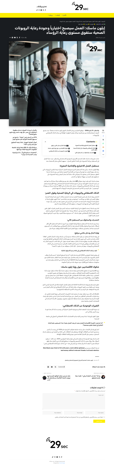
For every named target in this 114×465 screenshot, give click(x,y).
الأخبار (102, 24)
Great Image (62, 463)
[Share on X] (17, 37)
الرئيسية (103, 21)
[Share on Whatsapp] (103, 143)
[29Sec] (57, 443)
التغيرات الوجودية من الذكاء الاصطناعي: (58, 151)
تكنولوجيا (92, 24)
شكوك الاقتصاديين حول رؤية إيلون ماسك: (58, 148)
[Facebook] (45, 10)
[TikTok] (37, 10)
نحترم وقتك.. (41, 6)
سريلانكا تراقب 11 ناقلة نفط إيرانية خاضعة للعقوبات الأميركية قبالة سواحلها (24, 148)
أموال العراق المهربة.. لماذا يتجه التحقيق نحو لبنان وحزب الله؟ (24, 143)
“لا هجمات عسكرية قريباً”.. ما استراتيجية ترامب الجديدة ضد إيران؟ (24, 153)
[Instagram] (39, 10)
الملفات (97, 24)
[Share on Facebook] (20, 37)
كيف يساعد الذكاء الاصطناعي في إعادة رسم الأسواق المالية (79, 250)
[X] (43, 10)
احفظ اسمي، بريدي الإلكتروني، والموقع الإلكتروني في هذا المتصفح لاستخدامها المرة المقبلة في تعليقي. (79, 417)
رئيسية (86, 24)
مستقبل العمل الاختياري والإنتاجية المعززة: (85, 145)
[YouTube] (41, 10)
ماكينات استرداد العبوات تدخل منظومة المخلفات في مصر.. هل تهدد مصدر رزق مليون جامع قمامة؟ (23, 132)
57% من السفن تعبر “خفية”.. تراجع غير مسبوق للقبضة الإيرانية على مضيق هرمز (25, 138)
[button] (12, 37)
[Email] (15, 37)
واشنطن (67, 360)
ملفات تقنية (80, 24)
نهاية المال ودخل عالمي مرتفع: (58, 145)
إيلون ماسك (90, 360)
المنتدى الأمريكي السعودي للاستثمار (78, 360)
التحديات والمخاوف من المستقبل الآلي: (84, 152)
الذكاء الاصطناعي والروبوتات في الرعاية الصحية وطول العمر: (85, 149)
